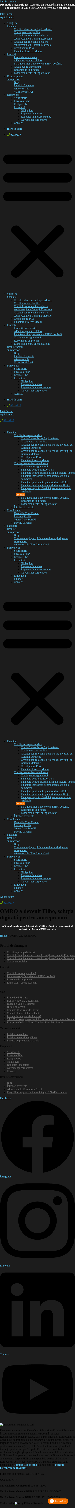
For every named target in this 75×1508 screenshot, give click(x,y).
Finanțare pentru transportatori (37, 469)
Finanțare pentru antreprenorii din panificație (45, 485)
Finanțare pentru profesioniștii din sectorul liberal (48, 472)
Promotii (20, 494)
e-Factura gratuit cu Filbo (28, 60)
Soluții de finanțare (12, 24)
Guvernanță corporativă (34, 119)
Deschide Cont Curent (26, 513)
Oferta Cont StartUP (25, 519)
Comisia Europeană (25, 1464)
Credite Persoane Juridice (28, 435)
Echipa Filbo (21, 104)
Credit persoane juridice (27, 32)
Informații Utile (22, 516)
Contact (18, 122)
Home (3, 935)
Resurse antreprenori (13, 530)
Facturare (12, 525)
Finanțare (12, 432)
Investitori (19, 107)
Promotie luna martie (25, 57)
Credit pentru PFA (24, 47)
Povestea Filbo (22, 101)
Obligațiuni (27, 110)
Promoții (11, 54)
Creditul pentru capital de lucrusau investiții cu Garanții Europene (33, 37)
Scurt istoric (20, 97)
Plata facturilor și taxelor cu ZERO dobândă (38, 63)
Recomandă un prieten (26, 69)
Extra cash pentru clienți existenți (32, 72)
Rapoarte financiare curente (36, 116)
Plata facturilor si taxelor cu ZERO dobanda (45, 497)
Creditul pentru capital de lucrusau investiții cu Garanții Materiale (32, 43)
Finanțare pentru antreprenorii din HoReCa (44, 482)
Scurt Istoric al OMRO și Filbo (41, 929)
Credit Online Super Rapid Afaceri (33, 29)
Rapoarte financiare (31, 113)
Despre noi (13, 94)
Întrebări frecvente (24, 85)
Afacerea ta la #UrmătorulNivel (23, 90)
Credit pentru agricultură (27, 66)
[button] (37, 214)
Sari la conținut (8, 1)
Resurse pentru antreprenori (15, 78)
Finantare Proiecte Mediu (28, 51)
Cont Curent (14, 510)
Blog (16, 82)
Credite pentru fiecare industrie (31, 463)
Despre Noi (13, 547)
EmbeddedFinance (20, 577)
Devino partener (23, 522)
